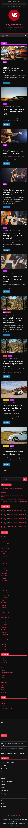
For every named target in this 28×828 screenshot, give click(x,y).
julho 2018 (3, 647)
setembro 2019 (5, 617)
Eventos (3, 670)
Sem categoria (4, 680)
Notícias (3, 675)
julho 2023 (3, 553)
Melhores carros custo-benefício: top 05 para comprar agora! (12, 407)
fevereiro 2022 (4, 561)
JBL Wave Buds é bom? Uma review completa (12, 488)
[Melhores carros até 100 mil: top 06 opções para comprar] (14, 346)
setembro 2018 (5, 642)
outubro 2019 (4, 615)
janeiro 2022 (4, 563)
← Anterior (4, 470)
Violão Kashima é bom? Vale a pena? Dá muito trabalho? (13, 278)
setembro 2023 (5, 548)
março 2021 (4, 585)
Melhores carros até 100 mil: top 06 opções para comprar (13, 363)
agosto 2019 (4, 620)
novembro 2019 (5, 612)
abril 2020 (3, 602)
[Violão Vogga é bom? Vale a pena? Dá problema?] (14, 136)
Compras (5, 355)
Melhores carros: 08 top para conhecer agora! (13, 452)
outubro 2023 (4, 546)
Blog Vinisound (14, 24)
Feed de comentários (6, 708)
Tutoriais (3, 692)
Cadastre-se (4, 701)
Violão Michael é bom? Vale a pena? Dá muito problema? (12, 235)
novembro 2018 (5, 637)
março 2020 (4, 605)
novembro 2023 (5, 544)
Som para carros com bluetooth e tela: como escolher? (15, 4)
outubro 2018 (4, 639)
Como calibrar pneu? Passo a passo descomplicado (14, 501)
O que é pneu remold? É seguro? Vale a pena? (12, 499)
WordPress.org (5, 710)
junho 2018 (4, 649)
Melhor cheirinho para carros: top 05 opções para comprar (12, 320)
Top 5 (9, 312)
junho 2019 (4, 624)
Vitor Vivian (18, 65)
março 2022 (4, 558)
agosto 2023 (4, 551)
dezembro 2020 (5, 593)
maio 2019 (3, 627)
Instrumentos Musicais (7, 672)
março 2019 (4, 632)
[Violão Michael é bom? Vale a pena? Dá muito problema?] (14, 218)
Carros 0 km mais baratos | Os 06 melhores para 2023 (14, 111)
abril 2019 (3, 629)
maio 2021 (3, 583)
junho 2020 (4, 597)
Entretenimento (5, 667)
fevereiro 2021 (4, 588)
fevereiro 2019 (4, 634)
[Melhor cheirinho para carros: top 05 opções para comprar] (14, 303)
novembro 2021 (5, 568)
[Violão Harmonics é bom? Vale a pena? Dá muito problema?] (14, 175)
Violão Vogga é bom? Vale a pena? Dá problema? (13, 152)
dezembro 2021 (5, 566)
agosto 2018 (4, 644)
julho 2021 (3, 578)
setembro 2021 (5, 573)
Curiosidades (5, 400)
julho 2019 (3, 622)
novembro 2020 (5, 595)
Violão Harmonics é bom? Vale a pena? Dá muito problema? (13, 192)
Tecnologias (4, 682)
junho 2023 (4, 556)
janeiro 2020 (4, 607)
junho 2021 (4, 580)
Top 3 (2, 685)
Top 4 (2, 687)
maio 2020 (3, 600)
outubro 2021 (4, 570)
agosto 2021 (4, 575)
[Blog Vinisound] (3, 35)
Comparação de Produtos (7, 658)
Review (4, 62)
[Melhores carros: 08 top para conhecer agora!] (14, 435)
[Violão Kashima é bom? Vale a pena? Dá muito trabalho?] (14, 261)
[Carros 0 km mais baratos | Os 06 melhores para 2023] (14, 94)
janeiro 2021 (4, 590)
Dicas (2, 665)
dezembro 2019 (5, 610)
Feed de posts (4, 706)
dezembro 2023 (5, 541)
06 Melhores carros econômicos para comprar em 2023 (14, 70)
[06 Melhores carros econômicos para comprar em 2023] (14, 53)
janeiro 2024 (4, 539)
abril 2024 (3, 536)
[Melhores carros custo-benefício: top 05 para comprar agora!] (14, 389)
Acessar (3, 703)
